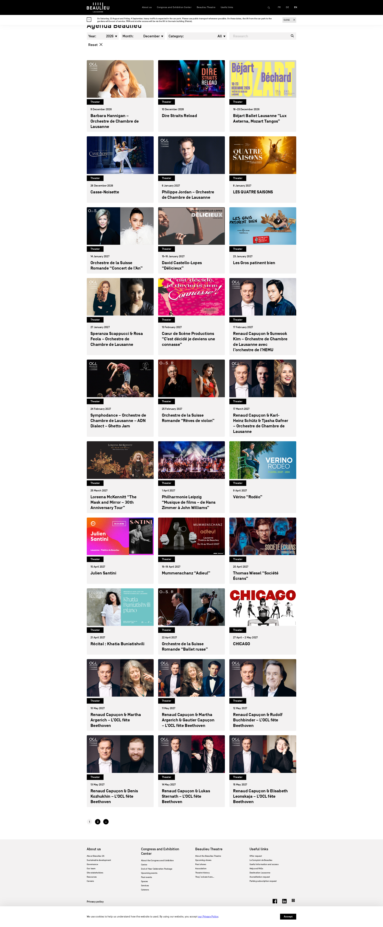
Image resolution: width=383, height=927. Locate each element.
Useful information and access (264, 864)
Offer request (256, 856)
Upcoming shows (203, 860)
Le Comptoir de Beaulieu (261, 860)
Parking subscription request (263, 881)
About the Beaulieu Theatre (208, 856)
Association (200, 868)
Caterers (145, 889)
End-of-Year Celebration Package (156, 869)
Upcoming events (149, 873)
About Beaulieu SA (95, 856)
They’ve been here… (204, 877)
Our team (91, 868)
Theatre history (202, 872)
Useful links (227, 7)
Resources (92, 877)
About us (147, 7)
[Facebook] (275, 902)
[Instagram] (294, 902)
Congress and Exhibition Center (174, 7)
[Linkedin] (284, 902)
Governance (92, 864)
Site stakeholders (95, 872)
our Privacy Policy (208, 916)
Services (145, 885)
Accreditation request (260, 877)
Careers (90, 881)
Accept (288, 916)
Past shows (200, 864)
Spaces (144, 881)
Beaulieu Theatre (206, 7)
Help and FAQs (256, 868)
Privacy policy (95, 901)
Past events (146, 877)
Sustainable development (99, 860)
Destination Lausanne (260, 872)
